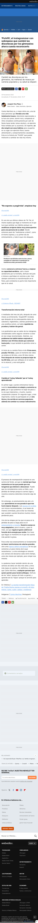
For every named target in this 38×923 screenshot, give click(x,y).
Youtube (17, 789)
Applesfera (5, 858)
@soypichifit (5, 210)
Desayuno (5, 815)
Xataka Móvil (5, 855)
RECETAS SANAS (20, 6)
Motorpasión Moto (25, 879)
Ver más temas (7, 828)
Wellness (11, 598)
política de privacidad (26, 781)
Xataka (4, 853)
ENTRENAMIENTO (7, 6)
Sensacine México (25, 905)
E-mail (26, 89)
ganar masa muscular (26, 822)
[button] (15, 104)
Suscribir (32, 777)
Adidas (13, 29)
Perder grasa (23, 819)
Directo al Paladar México (9, 910)
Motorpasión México (25, 910)
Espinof (22, 867)
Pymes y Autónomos (25, 891)
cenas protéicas (7, 822)
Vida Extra (22, 855)
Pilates (32, 763)
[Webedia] (33, 1)
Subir (31, 843)
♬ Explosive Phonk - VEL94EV (10, 303)
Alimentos (22, 808)
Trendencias (5, 888)
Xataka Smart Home (7, 860)
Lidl (19, 29)
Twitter (19, 89)
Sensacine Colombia (25, 908)
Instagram (20, 789)
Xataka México (6, 902)
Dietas (4, 812)
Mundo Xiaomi (6, 863)
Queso (30, 29)
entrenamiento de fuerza (27, 815)
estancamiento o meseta (10, 525)
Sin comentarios (9, 89)
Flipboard (23, 89)
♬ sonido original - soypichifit (10, 215)
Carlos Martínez (16, 594)
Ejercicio (6, 29)
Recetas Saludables (25, 812)
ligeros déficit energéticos (18, 547)
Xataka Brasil (5, 905)
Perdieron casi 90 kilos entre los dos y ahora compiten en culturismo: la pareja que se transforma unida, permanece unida (18, 260)
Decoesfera (5, 891)
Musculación (6, 805)
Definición (5, 819)
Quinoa (17, 763)
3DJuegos (22, 853)
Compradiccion (6, 893)
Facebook (16, 89)
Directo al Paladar (7, 876)
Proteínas (5, 808)
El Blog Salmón (24, 888)
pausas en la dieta (29, 506)
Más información (28, 921)
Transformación (21, 598)
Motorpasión (23, 876)
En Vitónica (7, 256)
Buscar (35, 836)
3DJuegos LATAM (25, 902)
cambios (32, 598)
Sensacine (22, 864)
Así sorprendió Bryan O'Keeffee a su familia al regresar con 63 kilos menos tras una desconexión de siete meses (20, 758)
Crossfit (24, 763)
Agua (23, 29)
